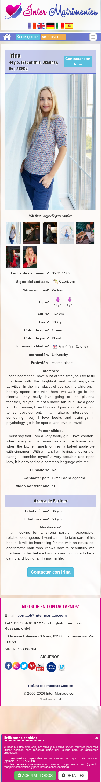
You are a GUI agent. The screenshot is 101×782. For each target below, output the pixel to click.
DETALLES (74, 775)
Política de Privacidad (44, 686)
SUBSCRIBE (55, 37)
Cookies (67, 686)
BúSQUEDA (29, 37)
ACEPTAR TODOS (37, 775)
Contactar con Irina (77, 61)
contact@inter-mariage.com (42, 615)
